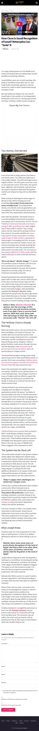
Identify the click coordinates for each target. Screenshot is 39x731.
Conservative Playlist (21, 728)
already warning (7, 502)
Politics (11, 11)
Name (3, 666)
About (2, 721)
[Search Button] (37, 3)
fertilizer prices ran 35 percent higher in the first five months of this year (19, 362)
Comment (4, 643)
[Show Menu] (2, 2)
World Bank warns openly (14, 431)
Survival (21, 723)
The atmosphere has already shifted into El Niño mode (18, 251)
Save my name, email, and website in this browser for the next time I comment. (20, 691)
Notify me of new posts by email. (11, 705)
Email (3, 674)
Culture (20, 721)
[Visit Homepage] (19, 3)
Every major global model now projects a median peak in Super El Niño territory (17, 235)
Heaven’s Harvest (19, 291)
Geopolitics (33, 721)
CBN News (5, 49)
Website (3, 682)
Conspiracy (14, 721)
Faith (16, 723)
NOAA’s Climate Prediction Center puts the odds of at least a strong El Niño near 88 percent (19, 223)
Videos (7, 11)
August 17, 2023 (15, 49)
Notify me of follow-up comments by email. (14, 699)
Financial (26, 721)
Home (2, 11)
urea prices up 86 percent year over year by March (16, 347)
